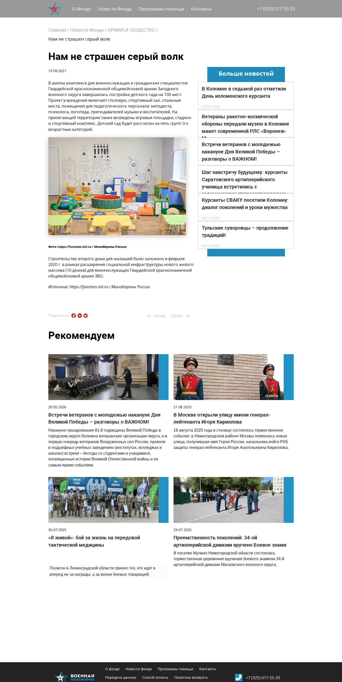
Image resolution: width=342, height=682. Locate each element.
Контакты (201, 9)
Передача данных (120, 677)
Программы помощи (161, 9)
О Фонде (81, 9)
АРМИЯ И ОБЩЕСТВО (131, 30)
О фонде (112, 668)
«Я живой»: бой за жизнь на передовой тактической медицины (94, 541)
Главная (57, 30)
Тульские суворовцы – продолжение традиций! (245, 231)
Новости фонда (139, 668)
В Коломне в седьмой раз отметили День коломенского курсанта (244, 92)
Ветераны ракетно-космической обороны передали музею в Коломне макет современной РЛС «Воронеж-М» (245, 127)
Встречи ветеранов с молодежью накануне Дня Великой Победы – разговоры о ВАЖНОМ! (241, 151)
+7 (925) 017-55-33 (276, 9)
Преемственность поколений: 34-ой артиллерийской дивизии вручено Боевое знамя (230, 541)
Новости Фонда (114, 9)
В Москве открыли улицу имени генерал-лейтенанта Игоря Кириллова (222, 418)
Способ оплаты (155, 677)
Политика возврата (191, 677)
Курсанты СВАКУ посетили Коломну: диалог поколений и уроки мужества (245, 203)
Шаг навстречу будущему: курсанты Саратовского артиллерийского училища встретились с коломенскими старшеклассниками (245, 183)
